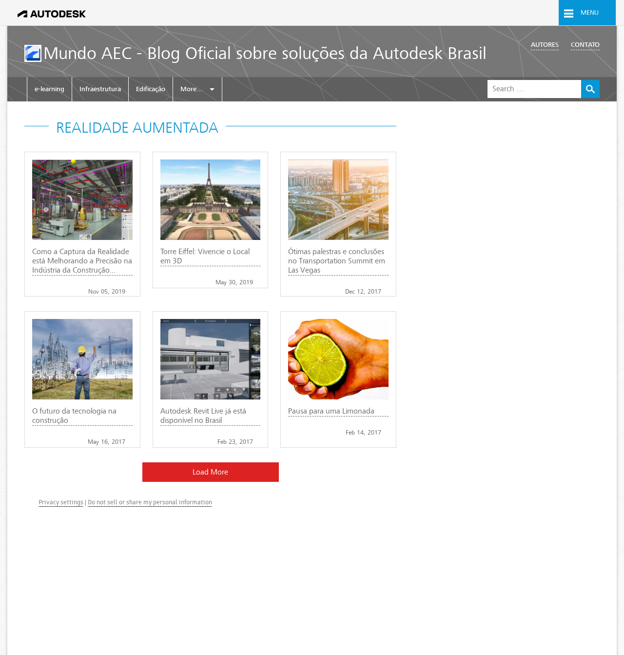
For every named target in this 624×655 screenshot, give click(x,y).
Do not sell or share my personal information (150, 502)
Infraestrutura (100, 89)
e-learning (49, 89)
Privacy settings (61, 502)
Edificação (150, 89)
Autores (545, 44)
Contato (585, 44)
